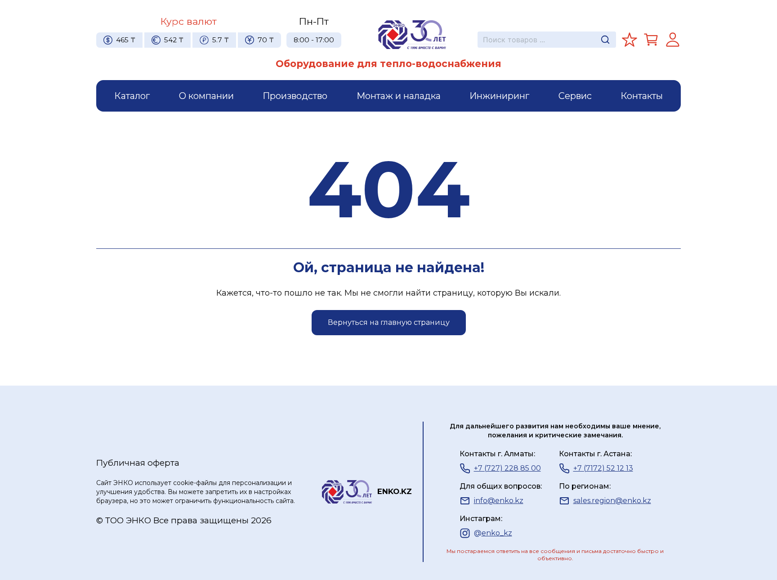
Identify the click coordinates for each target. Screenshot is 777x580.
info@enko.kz (498, 500)
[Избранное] (629, 39)
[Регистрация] (673, 39)
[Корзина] (651, 39)
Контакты (642, 95)
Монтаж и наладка (399, 95)
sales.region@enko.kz (612, 500)
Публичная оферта (137, 463)
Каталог (132, 95)
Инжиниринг (499, 95)
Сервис (575, 95)
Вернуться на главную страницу (389, 322)
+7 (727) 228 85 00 (507, 468)
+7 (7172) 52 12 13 (603, 468)
